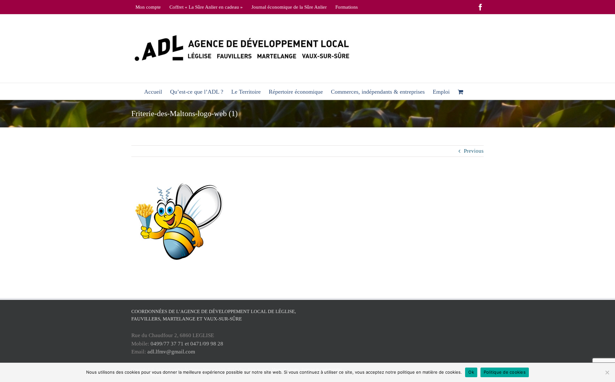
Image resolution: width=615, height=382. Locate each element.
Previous (474, 151)
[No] (607, 372)
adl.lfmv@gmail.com (171, 352)
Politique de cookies (505, 372)
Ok (471, 372)
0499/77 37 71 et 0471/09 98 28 (187, 344)
